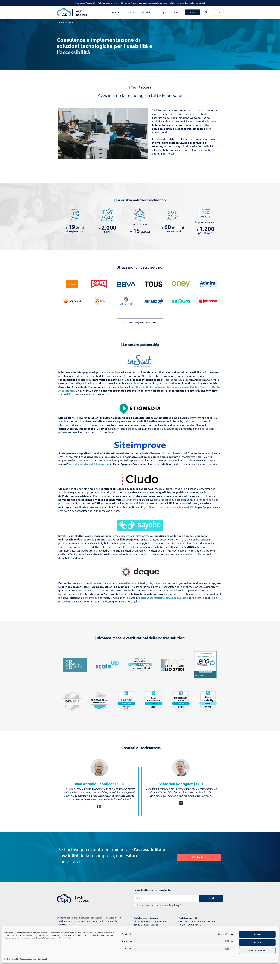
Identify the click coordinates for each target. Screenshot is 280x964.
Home (60, 22)
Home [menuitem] (115, 12)
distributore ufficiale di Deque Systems (163, 597)
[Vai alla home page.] (72, 12)
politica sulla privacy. (169, 905)
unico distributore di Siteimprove (89, 464)
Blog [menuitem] (176, 12)
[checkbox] (228, 941)
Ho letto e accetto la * (159, 905)
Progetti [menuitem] (163, 12)
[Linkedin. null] (99, 806)
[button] (206, 12)
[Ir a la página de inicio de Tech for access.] (73, 898)
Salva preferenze (257, 950)
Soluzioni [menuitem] (145, 12)
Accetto (257, 934)
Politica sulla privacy (28, 959)
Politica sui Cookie (11, 959)
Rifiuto (257, 942)
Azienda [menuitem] (129, 12)
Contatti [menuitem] (192, 12)
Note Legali (42, 959)
